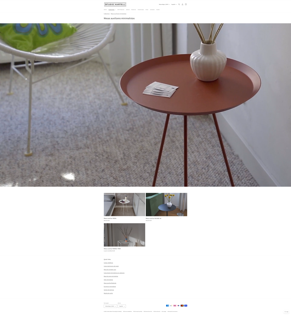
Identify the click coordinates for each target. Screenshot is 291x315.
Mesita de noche (108, 293)
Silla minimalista (108, 280)
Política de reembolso (127, 311)
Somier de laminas (109, 290)
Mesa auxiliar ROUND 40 (153, 218)
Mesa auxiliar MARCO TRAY (112, 249)
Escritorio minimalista (110, 286)
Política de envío (157, 311)
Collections (107, 14)
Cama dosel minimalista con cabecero (114, 273)
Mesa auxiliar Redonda (110, 283)
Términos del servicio (148, 311)
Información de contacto (172, 311)
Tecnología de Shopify (117, 311)
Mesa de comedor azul (110, 269)
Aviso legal (164, 311)
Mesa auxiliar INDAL (110, 218)
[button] (112, 9)
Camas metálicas (108, 263)
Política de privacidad (137, 311)
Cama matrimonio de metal (111, 266)
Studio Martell (110, 311)
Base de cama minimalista (111, 276)
